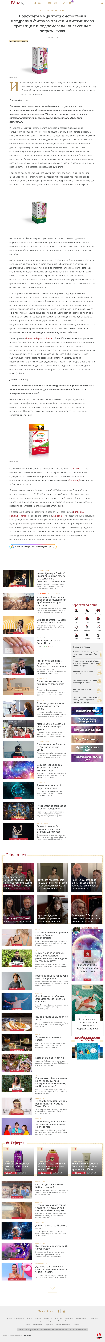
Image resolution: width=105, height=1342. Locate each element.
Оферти (18, 1142)
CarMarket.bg (58, 1321)
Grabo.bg (38, 1321)
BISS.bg (67, 1321)
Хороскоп (52, 3)
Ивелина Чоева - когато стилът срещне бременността (85, 681)
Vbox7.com (58, 1318)
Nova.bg (38, 1318)
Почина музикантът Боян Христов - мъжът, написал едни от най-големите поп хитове (86, 699)
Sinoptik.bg (69, 1318)
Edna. (18, 3)
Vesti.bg (29, 1318)
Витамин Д (78, 468)
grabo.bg (40, 637)
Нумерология (68, 3)
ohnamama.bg (53, 593)
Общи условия (27, 1335)
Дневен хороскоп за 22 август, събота (85, 690)
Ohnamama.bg (19, 1318)
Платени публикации (52, 10)
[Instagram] (64, 1311)
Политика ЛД (37, 1325)
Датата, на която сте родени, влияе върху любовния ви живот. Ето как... (86, 654)
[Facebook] (58, 1311)
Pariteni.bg (47, 1321)
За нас (28, 1325)
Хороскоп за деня (84, 605)
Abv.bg (9, 1318)
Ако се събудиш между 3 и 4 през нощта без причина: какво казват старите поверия (86, 663)
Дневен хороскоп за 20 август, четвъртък (85, 672)
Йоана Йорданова (89, 928)
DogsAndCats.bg (81, 1318)
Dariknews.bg (47, 1318)
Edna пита (16, 854)
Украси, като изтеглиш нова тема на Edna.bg (87, 1037)
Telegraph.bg (93, 1318)
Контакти (76, 1325)
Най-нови (37, 3)
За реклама (49, 1325)
